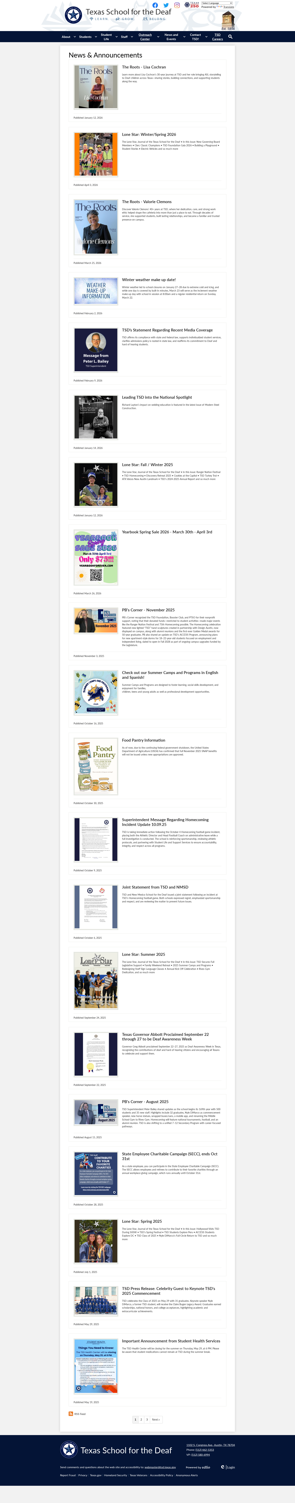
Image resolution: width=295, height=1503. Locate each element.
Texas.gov (95, 1475)
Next (155, 1419)
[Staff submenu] (127, 36)
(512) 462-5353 (204, 1450)
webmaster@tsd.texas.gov (160, 1467)
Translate (228, 7)
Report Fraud (68, 1475)
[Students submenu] (88, 36)
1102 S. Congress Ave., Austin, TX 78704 (210, 1445)
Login (227, 1467)
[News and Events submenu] (174, 36)
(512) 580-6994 (200, 1455)
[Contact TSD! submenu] (198, 36)
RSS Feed (80, 1414)
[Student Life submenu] (109, 36)
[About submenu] (69, 36)
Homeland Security (115, 1475)
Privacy (82, 1475)
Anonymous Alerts (187, 1475)
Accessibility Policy (161, 1475)
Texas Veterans (138, 1475)
